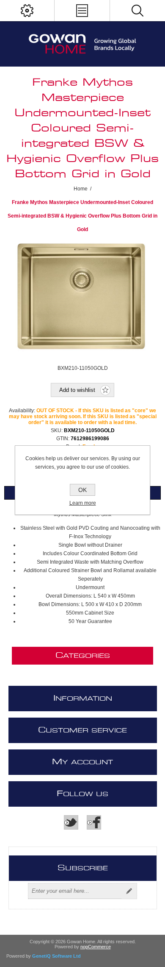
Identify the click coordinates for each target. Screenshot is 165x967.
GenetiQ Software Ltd (56, 956)
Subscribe (129, 891)
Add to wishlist (77, 390)
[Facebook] (94, 822)
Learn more (82, 503)
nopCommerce (95, 946)
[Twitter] (71, 822)
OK (82, 489)
